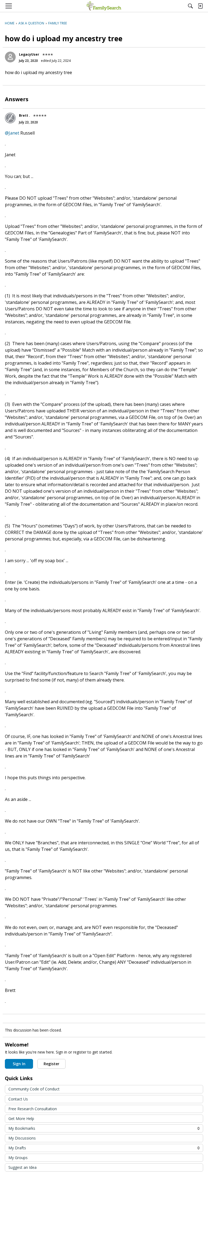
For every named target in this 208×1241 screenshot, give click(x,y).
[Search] (190, 6)
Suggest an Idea (22, 1167)
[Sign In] (200, 6)
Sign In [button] (19, 1063)
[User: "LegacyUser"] (10, 57)
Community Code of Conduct (34, 1089)
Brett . (24, 115)
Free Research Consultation (32, 1108)
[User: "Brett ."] (10, 118)
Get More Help (21, 1118)
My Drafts (104, 1147)
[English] (104, 6)
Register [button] (51, 1063)
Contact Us (18, 1099)
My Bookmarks (104, 1128)
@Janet (12, 133)
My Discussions (22, 1138)
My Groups (18, 1157)
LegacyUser (29, 54)
